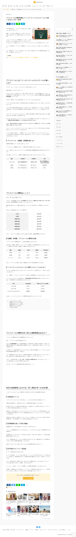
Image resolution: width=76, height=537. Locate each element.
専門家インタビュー (60, 146)
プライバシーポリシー (20, 529)
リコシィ (69, 529)
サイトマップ (32, 529)
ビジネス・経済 (59, 143)
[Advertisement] (28, 67)
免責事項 (26, 529)
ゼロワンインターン (43, 529)
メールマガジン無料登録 (28, 478)
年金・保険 (58, 130)
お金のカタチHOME (5, 529)
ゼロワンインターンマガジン (53, 529)
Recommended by (45, 518)
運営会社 (36, 529)
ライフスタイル (59, 140)
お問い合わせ (13, 529)
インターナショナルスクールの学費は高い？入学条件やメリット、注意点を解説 (23, 57)
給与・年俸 (58, 133)
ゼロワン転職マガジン (63, 529)
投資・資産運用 (59, 136)
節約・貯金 (9, 487)
